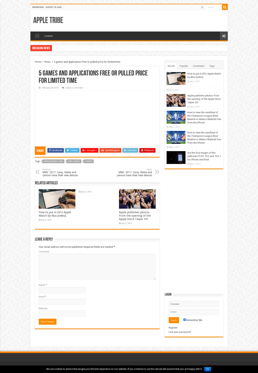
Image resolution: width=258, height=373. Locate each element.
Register (173, 327)
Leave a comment (74, 88)
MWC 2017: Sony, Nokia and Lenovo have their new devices (60, 172)
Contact (48, 36)
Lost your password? (180, 332)
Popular (184, 66)
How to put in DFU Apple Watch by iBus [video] (55, 214)
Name (43, 285)
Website (43, 308)
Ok (207, 369)
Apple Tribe (48, 21)
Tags (212, 66)
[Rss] (202, 7)
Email (42, 296)
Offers (88, 161)
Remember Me (194, 320)
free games (74, 161)
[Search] (225, 7)
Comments (199, 66)
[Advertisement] (67, 115)
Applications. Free (53, 161)
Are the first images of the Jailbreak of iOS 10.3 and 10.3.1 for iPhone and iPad (204, 156)
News (48, 61)
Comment (44, 251)
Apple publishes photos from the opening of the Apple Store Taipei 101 (135, 216)
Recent (171, 66)
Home (37, 35)
